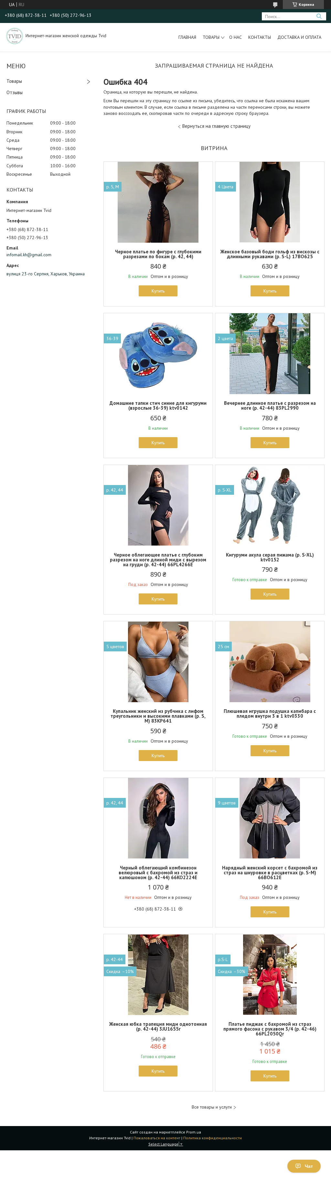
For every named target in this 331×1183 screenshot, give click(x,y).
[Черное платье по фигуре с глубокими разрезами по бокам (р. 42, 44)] (158, 202)
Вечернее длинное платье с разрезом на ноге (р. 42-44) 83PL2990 (270, 405)
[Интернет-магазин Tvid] (14, 36)
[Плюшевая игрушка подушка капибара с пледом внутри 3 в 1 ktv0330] (269, 661)
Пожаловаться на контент (156, 1137)
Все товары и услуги (212, 1107)
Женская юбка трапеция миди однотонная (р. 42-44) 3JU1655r (158, 1026)
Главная (187, 37)
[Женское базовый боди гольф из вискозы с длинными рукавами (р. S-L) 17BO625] (269, 202)
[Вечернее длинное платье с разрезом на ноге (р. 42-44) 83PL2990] (269, 353)
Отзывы (14, 92)
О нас (235, 37)
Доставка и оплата (299, 37)
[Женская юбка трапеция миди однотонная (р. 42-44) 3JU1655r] (158, 974)
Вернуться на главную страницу (216, 126)
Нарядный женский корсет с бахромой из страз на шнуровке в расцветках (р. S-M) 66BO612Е (269, 872)
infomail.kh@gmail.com (28, 255)
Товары (211, 37)
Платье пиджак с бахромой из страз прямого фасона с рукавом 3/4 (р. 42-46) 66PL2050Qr (269, 1029)
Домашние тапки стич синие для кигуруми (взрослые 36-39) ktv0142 (158, 405)
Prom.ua (193, 1132)
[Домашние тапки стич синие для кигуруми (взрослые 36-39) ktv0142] (158, 353)
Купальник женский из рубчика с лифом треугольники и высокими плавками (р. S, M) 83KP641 (158, 716)
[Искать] (319, 16)
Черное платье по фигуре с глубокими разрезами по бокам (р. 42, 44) (158, 254)
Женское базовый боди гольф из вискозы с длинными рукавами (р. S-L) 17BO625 (269, 254)
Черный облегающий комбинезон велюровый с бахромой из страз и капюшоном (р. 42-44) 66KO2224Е (158, 872)
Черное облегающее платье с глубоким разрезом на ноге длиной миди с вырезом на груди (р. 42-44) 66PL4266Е (158, 559)
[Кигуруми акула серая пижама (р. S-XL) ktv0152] (269, 505)
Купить (158, 291)
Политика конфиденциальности (212, 1137)
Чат (309, 1166)
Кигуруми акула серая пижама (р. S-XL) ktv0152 (270, 557)
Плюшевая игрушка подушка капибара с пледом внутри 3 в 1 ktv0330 (270, 713)
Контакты (259, 37)
